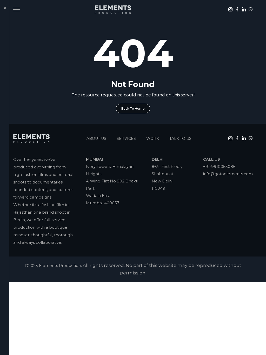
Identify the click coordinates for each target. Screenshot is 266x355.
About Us (96, 138)
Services (126, 138)
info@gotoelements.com (228, 173)
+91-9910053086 (219, 166)
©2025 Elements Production (53, 265)
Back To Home (133, 108)
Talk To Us (180, 138)
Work (152, 138)
